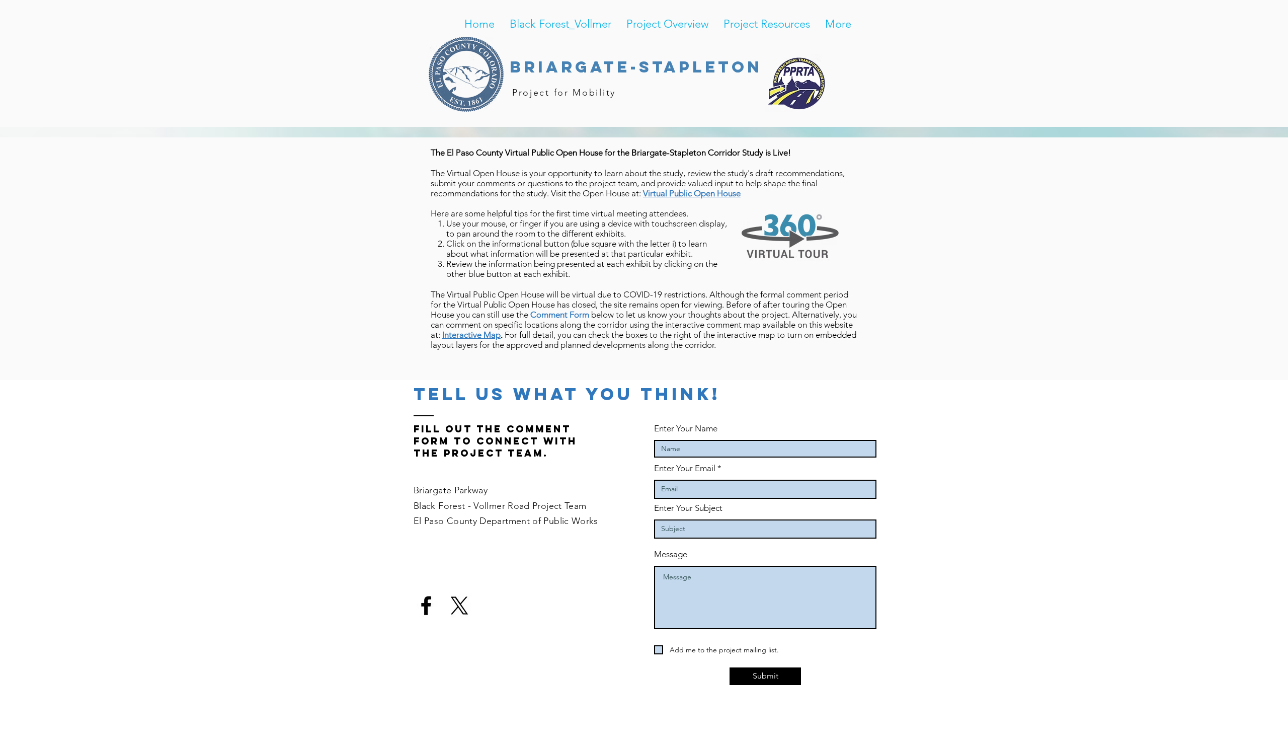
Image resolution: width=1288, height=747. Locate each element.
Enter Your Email (684, 468)
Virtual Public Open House (692, 193)
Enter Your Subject (688, 508)
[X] (459, 605)
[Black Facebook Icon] (426, 605)
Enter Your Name (685, 428)
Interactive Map (471, 335)
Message (670, 554)
